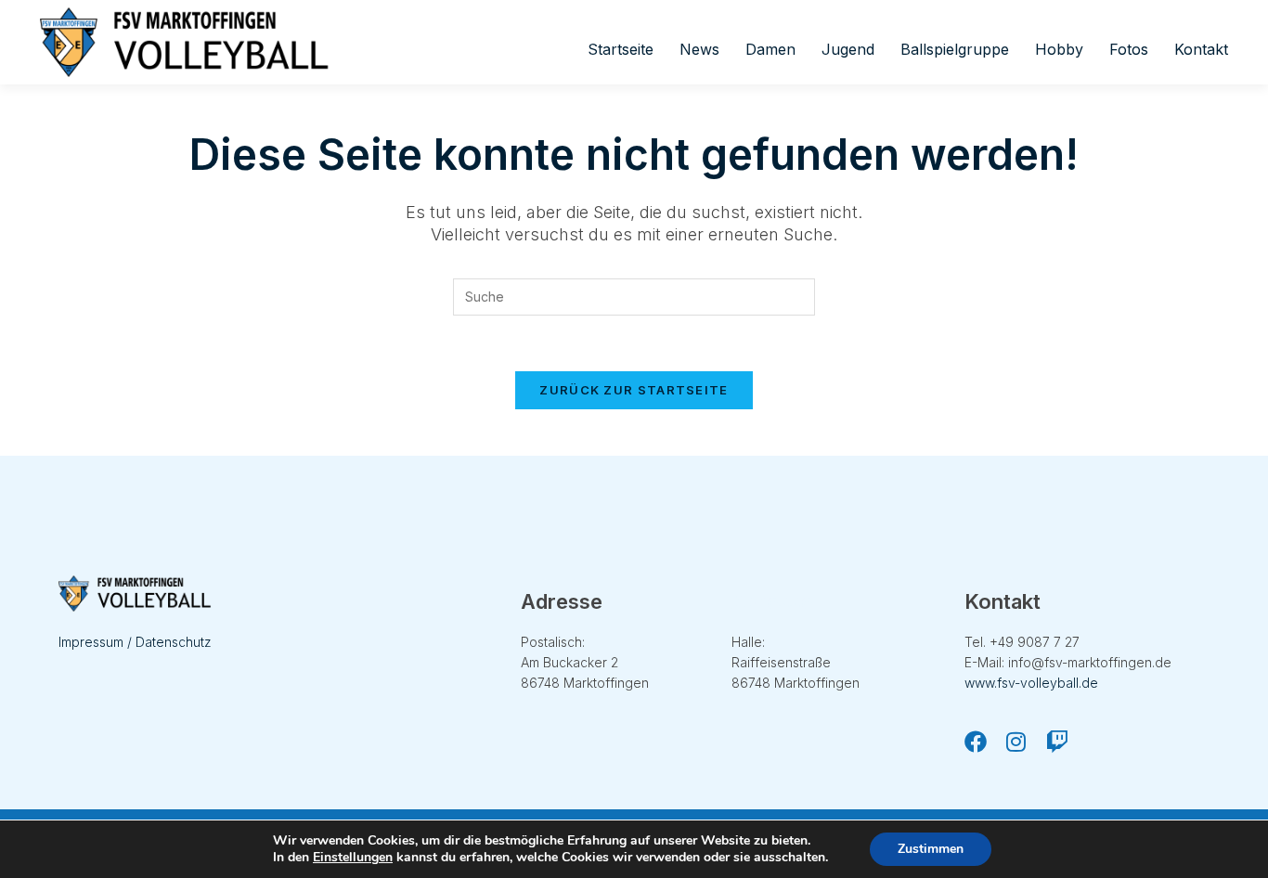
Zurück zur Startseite (633, 389)
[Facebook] (975, 741)
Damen (770, 49)
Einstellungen (353, 857)
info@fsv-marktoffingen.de (1089, 662)
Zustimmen (931, 849)
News (699, 49)
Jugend (848, 49)
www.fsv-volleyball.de (1031, 683)
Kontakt (1201, 49)
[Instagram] (1016, 741)
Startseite (620, 49)
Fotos (1128, 49)
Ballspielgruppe (954, 49)
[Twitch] (1057, 741)
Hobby (1059, 49)
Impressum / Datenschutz (135, 642)
